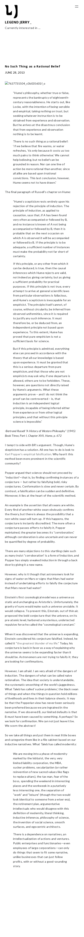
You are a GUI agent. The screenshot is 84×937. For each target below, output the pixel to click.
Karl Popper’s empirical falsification (28, 454)
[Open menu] (76, 6)
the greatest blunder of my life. (37, 643)
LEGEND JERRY (17, 22)
